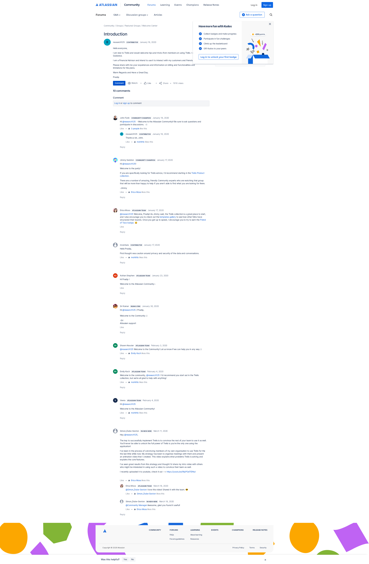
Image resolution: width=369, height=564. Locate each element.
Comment (119, 83)
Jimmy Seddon (127, 160)
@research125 (129, 121)
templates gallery (168, 217)
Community (132, 4)
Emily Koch (136, 353)
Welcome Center (149, 25)
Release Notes (211, 4)
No (132, 559)
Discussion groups (136, 14)
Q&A (116, 14)
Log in (254, 4)
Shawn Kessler (127, 345)
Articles (158, 14)
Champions (192, 4)
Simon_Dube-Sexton (129, 431)
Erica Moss (136, 192)
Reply (122, 147)
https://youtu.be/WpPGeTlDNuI (181, 471)
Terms (252, 548)
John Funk (125, 118)
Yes (125, 559)
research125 (119, 42)
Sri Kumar (124, 306)
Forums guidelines (177, 539)
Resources (194, 539)
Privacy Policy (238, 548)
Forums (151, 4)
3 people (135, 128)
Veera (122, 400)
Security (263, 548)
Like (122, 128)
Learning (165, 4)
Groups (119, 25)
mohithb (140, 142)
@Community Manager (136, 505)
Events (178, 4)
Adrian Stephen (127, 275)
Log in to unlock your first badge (218, 56)
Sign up (267, 4)
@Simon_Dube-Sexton (136, 489)
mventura (124, 245)
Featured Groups (132, 25)
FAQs (172, 535)
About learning (196, 535)
